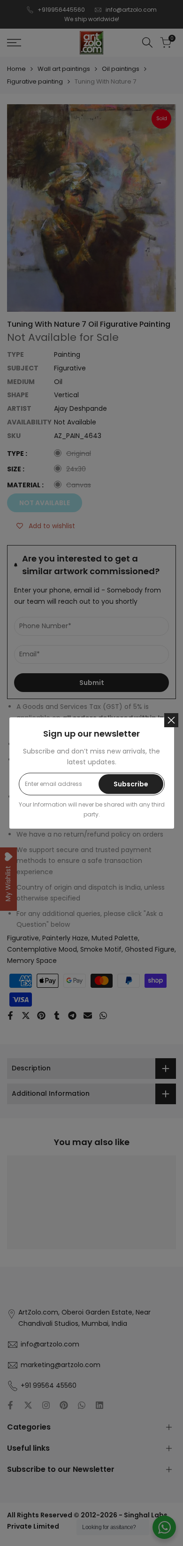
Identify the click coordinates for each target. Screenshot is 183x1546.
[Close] (171, 720)
